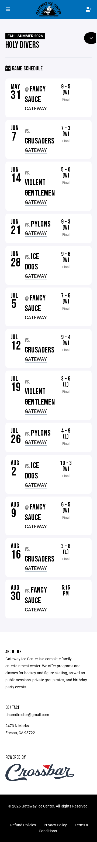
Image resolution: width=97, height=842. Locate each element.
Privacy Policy (55, 824)
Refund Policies (23, 824)
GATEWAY (36, 108)
